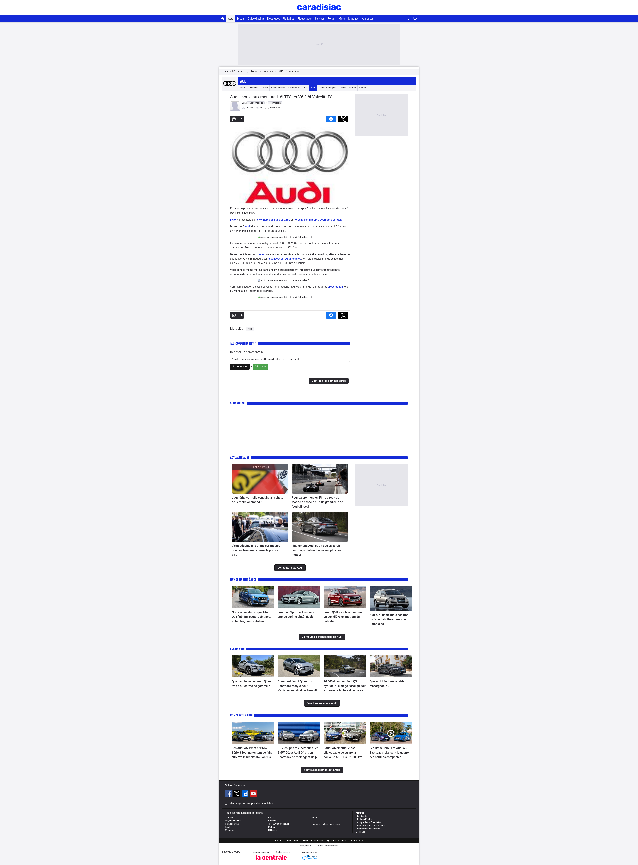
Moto (342, 18)
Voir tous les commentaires (329, 380)
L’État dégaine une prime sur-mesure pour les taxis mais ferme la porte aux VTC (257, 550)
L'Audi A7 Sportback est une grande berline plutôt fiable (296, 614)
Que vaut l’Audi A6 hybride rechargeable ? (387, 684)
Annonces (367, 18)
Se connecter (239, 366)
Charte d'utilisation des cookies (370, 825)
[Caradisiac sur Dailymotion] (245, 794)
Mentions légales (364, 819)
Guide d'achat (256, 18)
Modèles (254, 87)
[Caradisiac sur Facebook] (229, 794)
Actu (230, 18)
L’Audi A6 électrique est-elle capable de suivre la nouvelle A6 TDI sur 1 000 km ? (344, 752)
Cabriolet (272, 820)
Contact (279, 840)
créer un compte (292, 359)
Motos (314, 817)
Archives (360, 813)
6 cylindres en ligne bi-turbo (273, 219)
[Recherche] (407, 18)
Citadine (229, 817)
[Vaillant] (235, 110)
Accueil (242, 87)
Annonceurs (292, 840)
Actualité (294, 71)
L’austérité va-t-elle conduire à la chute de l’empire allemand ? (257, 500)
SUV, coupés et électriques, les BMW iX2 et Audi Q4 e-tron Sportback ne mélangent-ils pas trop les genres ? (299, 752)
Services (319, 18)
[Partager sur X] (344, 118)
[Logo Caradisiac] (319, 13)
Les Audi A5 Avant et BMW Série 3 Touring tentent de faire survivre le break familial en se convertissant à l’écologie (252, 752)
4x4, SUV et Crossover (278, 824)
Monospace (230, 830)
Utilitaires (288, 18)
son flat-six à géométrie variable (323, 219)
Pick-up (271, 827)
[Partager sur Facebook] (332, 118)
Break (228, 827)
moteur (261, 254)
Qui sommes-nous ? (336, 840)
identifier (277, 359)
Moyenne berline (233, 820)
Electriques (273, 18)
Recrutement (357, 840)
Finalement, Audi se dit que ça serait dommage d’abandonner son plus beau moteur (317, 550)
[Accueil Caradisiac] (222, 18)
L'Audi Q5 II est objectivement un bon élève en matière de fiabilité (343, 616)
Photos (352, 87)
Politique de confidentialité (368, 822)
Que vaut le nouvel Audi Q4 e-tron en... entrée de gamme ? (251, 684)
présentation (335, 286)
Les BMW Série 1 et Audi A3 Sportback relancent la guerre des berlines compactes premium (389, 752)
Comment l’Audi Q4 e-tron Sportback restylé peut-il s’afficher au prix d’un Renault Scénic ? (297, 686)
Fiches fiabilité (278, 87)
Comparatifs (294, 87)
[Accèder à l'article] (260, 479)
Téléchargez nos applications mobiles (250, 803)
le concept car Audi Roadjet (284, 258)
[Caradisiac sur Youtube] (253, 794)
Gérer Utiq (360, 832)
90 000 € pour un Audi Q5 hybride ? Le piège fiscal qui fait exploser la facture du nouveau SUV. (345, 686)
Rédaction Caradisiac (313, 840)
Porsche (298, 219)
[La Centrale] (271, 860)
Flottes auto (305, 18)
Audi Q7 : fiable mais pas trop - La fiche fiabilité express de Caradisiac (390, 619)
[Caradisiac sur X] (237, 794)
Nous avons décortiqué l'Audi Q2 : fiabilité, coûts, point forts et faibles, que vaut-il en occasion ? (251, 616)
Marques (353, 18)
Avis (306, 87)
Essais (240, 18)
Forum (331, 18)
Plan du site (361, 816)
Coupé (271, 817)
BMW (233, 219)
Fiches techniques (327, 87)
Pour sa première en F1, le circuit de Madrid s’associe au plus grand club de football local (317, 502)
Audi (243, 81)
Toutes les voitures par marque (325, 824)
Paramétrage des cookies (368, 828)
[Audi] (229, 87)
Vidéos (362, 87)
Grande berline (232, 824)
